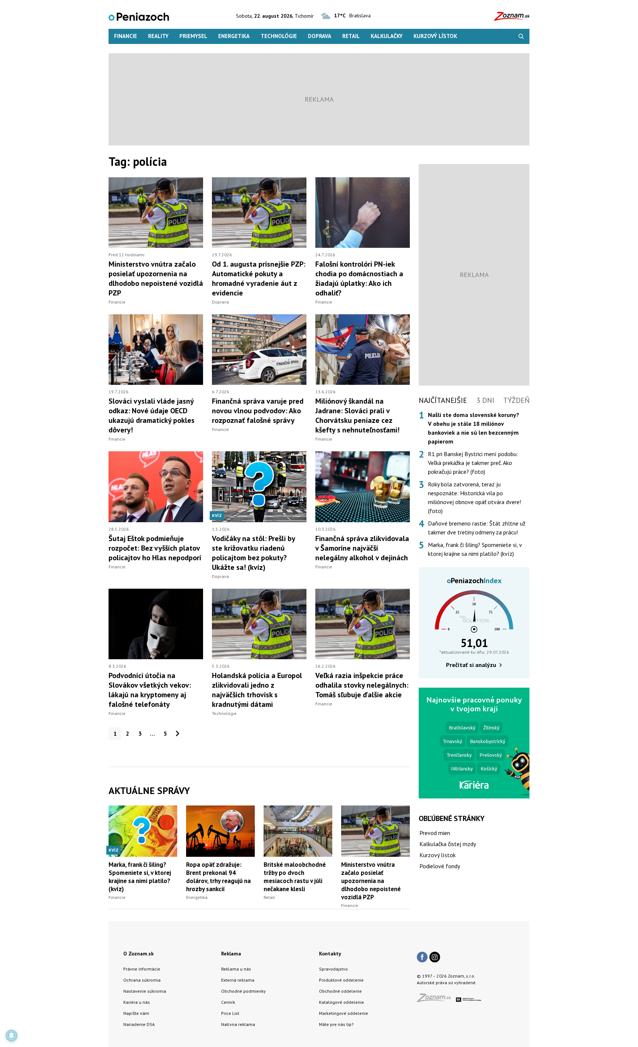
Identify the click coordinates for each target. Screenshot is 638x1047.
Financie (125, 36)
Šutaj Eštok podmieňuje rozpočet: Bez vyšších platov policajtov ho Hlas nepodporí (155, 548)
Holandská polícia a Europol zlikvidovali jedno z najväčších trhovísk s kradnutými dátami (257, 690)
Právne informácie (141, 969)
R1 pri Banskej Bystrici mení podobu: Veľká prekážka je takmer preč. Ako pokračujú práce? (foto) (473, 462)
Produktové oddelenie (341, 980)
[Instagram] (434, 958)
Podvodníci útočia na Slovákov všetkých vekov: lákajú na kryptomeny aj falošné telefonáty (150, 690)
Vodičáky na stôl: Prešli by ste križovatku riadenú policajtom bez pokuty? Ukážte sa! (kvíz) (253, 553)
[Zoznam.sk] (436, 1000)
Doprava (319, 36)
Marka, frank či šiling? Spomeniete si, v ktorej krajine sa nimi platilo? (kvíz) (140, 876)
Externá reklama (237, 980)
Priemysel (193, 36)
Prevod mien (434, 832)
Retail (351, 36)
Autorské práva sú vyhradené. (447, 982)
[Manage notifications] (11, 1035)
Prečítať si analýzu (471, 664)
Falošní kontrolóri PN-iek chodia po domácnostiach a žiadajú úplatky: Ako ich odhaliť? (359, 278)
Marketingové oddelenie (343, 1013)
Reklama (231, 953)
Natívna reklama (238, 1024)
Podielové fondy (439, 866)
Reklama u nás (236, 969)
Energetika (234, 36)
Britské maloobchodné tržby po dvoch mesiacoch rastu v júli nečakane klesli (295, 876)
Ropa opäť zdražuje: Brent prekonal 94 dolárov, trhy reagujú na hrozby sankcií (218, 876)
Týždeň (516, 400)
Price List (230, 1013)
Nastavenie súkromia (144, 991)
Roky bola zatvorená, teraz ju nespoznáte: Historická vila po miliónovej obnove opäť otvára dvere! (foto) (474, 497)
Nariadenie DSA (139, 1024)
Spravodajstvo (333, 969)
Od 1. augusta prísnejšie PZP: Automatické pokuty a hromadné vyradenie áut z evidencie (258, 278)
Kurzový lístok (435, 36)
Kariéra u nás (136, 1002)
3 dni (485, 400)
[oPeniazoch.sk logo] (139, 16)
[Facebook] (422, 958)
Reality (158, 36)
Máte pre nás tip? (336, 1024)
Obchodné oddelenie (340, 991)
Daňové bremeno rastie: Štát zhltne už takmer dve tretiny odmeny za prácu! (476, 528)
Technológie (279, 36)
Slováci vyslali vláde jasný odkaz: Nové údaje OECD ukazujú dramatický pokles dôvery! (152, 415)
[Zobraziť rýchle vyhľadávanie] (521, 36)
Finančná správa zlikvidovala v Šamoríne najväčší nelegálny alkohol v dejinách (362, 548)
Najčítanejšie (443, 400)
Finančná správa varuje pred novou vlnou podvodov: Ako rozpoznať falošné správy (257, 410)
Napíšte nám (136, 1013)
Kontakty (330, 953)
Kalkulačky (386, 36)
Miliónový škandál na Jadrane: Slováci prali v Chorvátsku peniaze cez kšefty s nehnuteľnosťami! (357, 415)
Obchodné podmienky (243, 991)
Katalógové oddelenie (341, 1002)
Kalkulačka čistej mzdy (447, 844)
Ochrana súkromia (142, 980)
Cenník (228, 1002)
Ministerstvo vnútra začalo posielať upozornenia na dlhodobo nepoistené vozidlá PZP (156, 278)
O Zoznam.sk (138, 953)
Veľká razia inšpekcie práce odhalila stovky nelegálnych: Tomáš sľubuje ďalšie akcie (361, 685)
